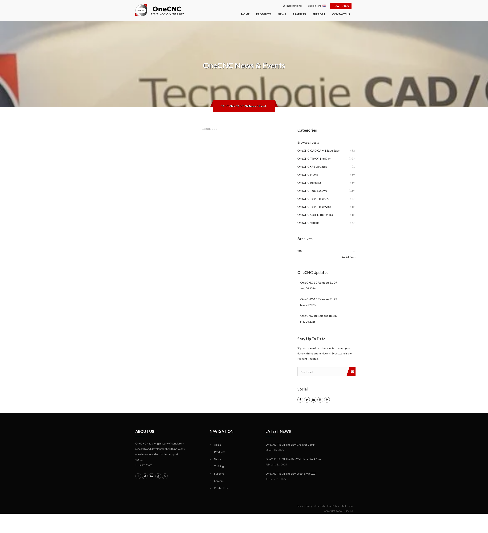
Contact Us (341, 14)
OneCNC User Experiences (326, 214)
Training (299, 14)
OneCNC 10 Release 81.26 (318, 315)
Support (319, 14)
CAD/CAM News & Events (251, 106)
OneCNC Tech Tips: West (326, 206)
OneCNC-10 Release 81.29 (318, 282)
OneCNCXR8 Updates (326, 166)
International (293, 5)
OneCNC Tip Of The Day (326, 158)
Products (263, 14)
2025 (326, 251)
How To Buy (341, 5)
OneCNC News (326, 174)
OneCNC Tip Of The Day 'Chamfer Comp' (290, 444)
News (282, 14)
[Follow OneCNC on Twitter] (307, 400)
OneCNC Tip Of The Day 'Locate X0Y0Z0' (291, 473)
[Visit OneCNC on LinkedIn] (313, 400)
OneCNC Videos (326, 222)
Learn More (143, 464)
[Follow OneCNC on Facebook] (300, 400)
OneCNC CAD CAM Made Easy (326, 150)
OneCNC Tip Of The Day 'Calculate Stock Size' (293, 459)
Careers (217, 480)
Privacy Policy (304, 506)
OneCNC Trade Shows (326, 190)
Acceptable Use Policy (326, 506)
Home (215, 444)
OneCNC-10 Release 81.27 (318, 299)
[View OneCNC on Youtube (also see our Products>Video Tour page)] (320, 400)
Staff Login (347, 506)
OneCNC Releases (326, 182)
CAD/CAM (227, 106)
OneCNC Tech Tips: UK (326, 198)
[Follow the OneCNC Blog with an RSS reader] (327, 400)
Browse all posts (308, 142)
